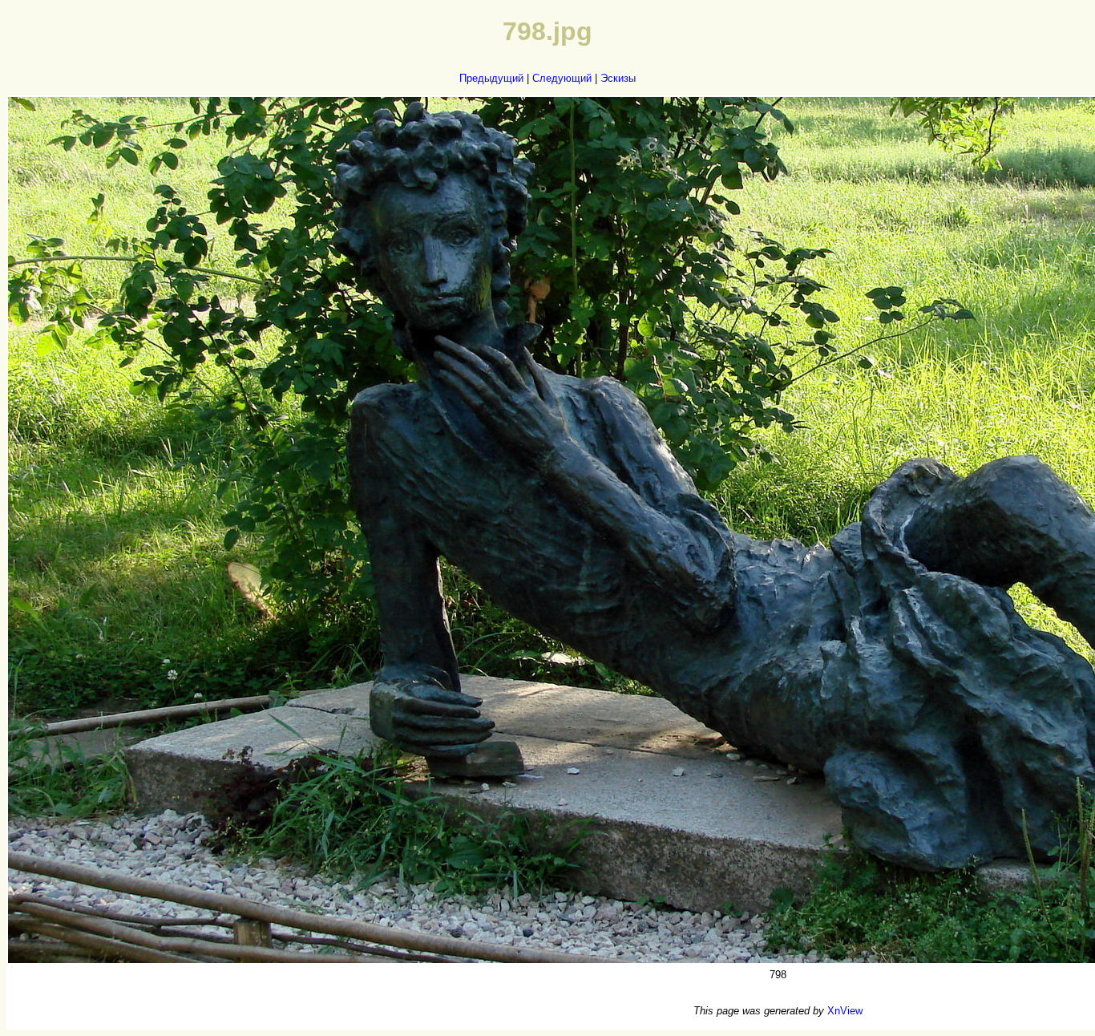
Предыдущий (491, 78)
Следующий (562, 78)
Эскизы (618, 78)
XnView (845, 1011)
